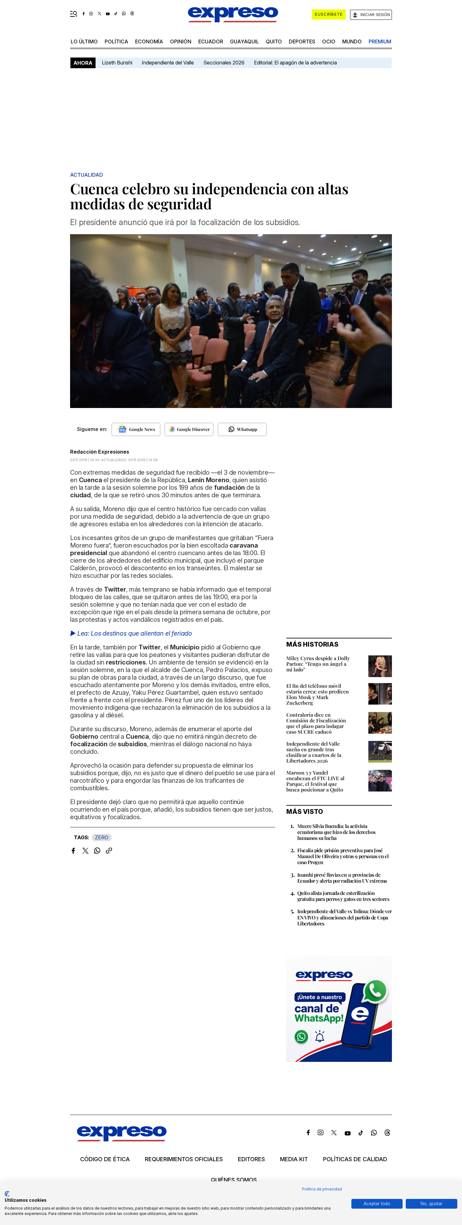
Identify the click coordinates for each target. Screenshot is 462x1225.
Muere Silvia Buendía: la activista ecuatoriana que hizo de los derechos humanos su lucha (336, 832)
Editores (251, 1159)
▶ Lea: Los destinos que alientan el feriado (131, 633)
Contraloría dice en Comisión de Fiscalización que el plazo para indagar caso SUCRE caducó (316, 723)
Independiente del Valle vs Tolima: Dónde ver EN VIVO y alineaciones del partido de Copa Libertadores (344, 917)
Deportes (302, 41)
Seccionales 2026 (224, 62)
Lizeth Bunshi (117, 62)
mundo (352, 41)
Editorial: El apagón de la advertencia (295, 62)
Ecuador (210, 41)
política (116, 41)
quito (274, 41)
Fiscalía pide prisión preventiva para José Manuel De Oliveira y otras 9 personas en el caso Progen (342, 856)
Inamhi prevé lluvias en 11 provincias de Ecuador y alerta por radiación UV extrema (342, 877)
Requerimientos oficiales (184, 1159)
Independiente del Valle (168, 62)
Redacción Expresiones (99, 451)
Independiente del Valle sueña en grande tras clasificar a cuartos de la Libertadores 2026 (313, 752)
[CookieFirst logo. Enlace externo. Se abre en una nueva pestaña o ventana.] (7, 1194)
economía (149, 41)
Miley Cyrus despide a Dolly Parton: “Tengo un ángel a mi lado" (318, 664)
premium (380, 41)
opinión (180, 41)
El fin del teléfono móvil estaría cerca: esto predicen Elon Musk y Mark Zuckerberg (317, 694)
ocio (328, 41)
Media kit (294, 1159)
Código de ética (105, 1159)
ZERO (101, 837)
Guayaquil (244, 41)
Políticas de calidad (355, 1159)
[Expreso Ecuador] (122, 1139)
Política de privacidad (322, 1189)
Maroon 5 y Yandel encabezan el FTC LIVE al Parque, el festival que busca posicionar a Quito (315, 781)
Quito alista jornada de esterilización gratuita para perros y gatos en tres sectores (343, 896)
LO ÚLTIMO (84, 41)
